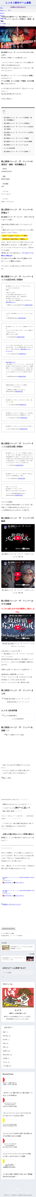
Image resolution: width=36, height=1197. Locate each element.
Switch (2, 13)
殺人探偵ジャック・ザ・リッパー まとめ (16, 145)
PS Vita (2, 16)
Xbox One (3, 18)
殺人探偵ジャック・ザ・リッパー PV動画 (16, 138)
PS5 (1, 8)
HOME (18, 1189)
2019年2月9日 (21, 478)
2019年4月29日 (22, 318)
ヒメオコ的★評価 (9, 148)
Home (8, 1192)
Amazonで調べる (19, 882)
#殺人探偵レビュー (11, 302)
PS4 (1, 10)
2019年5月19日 (23, 429)
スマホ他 (3, 23)
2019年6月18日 (19, 391)
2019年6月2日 (23, 417)
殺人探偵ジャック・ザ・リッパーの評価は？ (17, 123)
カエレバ (9, 880)
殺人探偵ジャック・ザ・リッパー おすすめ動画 (18, 141)
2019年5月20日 (19, 465)
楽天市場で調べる (8, 882)
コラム (6, 1062)
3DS (1, 21)
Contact (2, 28)
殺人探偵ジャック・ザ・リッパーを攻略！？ (17, 151)
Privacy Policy (15, 1192)
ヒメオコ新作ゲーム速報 (18, 2)
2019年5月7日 (22, 353)
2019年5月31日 (19, 495)
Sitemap (2, 26)
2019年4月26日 (29, 305)
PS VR (6, 1039)
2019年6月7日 (22, 404)
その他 (6, 1058)
